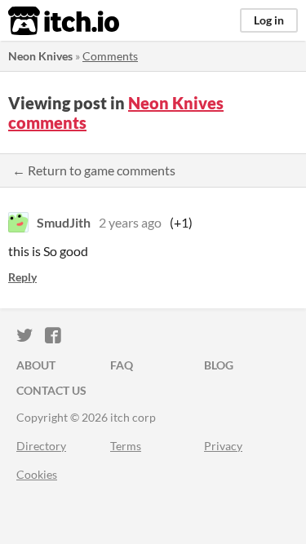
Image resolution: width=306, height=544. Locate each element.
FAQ (121, 365)
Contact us (51, 390)
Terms (125, 446)
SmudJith (64, 222)
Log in (269, 20)
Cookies (36, 474)
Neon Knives (40, 56)
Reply (22, 277)
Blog (218, 365)
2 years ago (130, 222)
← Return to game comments (93, 170)
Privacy (223, 446)
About (35, 365)
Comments (110, 56)
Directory (41, 446)
